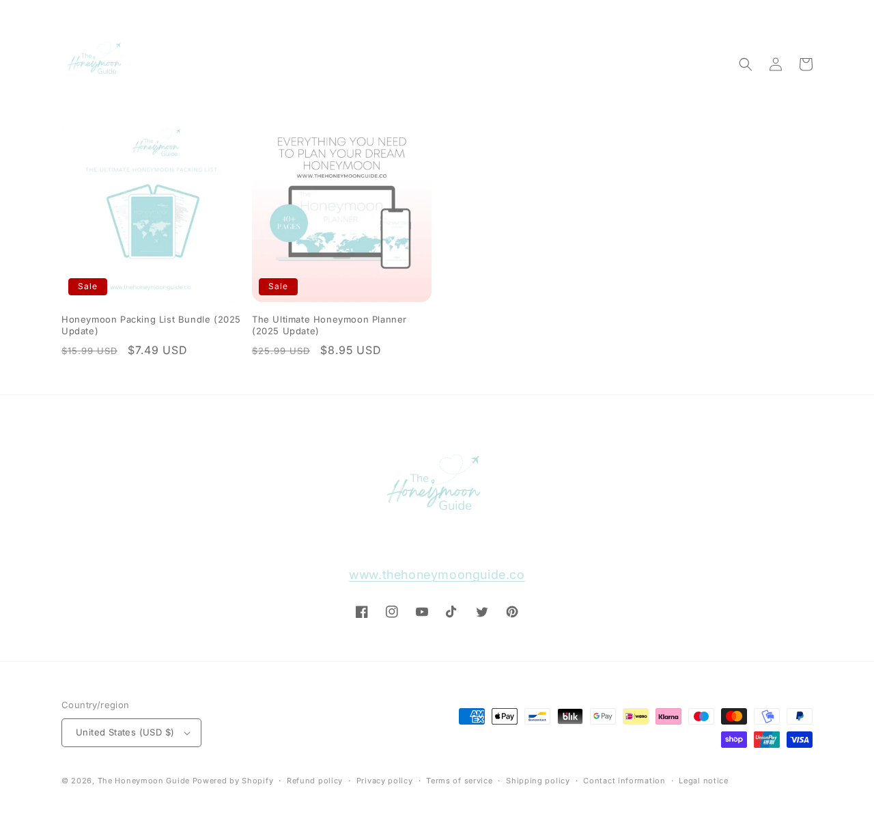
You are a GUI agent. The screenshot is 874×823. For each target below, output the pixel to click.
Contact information (624, 780)
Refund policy (315, 780)
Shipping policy (538, 780)
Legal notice (703, 780)
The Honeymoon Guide (144, 780)
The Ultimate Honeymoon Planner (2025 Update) (329, 325)
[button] (746, 64)
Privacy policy (384, 780)
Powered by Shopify (233, 780)
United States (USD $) (125, 732)
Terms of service (459, 780)
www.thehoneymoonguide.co (436, 574)
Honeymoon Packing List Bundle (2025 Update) (151, 325)
